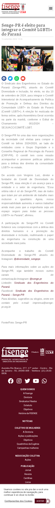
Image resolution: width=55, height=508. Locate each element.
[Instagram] (19, 381)
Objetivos (28, 409)
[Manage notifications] (47, 501)
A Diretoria (27, 432)
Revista (28, 474)
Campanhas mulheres (27, 448)
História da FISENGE (27, 413)
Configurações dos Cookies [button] (18, 501)
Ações (27, 460)
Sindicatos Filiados (27, 401)
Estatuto (27, 405)
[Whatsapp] (44, 381)
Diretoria (27, 397)
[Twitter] (27, 381)
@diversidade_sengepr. (27, 259)
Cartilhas (28, 478)
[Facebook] (10, 381)
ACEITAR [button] (40, 501)
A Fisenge (27, 393)
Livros (28, 482)
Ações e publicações (27, 436)
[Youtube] (36, 381)
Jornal (28, 470)
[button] (50, 8)
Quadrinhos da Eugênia (27, 444)
